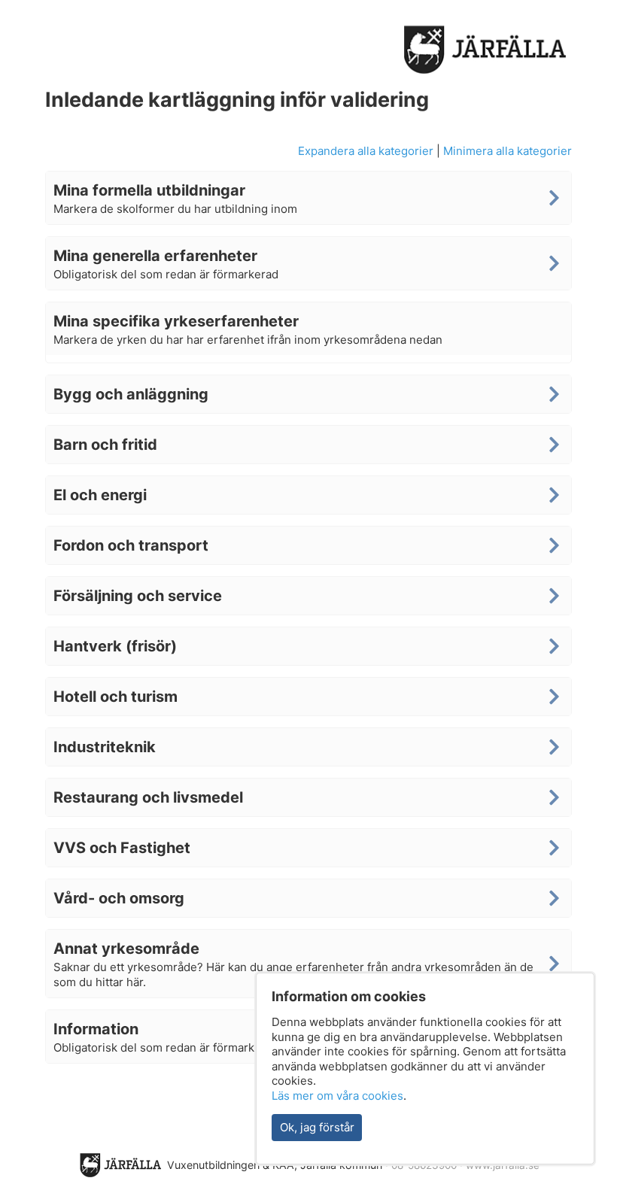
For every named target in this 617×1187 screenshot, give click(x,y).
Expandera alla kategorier (365, 151)
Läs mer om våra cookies (337, 1095)
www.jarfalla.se (502, 1165)
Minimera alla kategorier (507, 151)
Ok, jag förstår (317, 1127)
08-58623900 (424, 1165)
